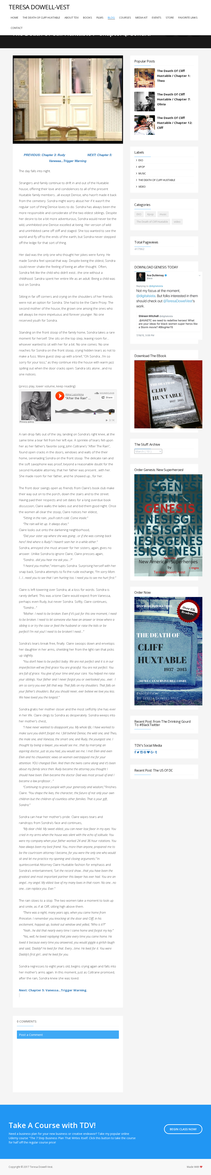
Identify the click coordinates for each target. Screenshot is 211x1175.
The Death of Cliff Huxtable (41, 17)
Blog (111, 17)
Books (87, 17)
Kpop (141, 167)
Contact (16, 28)
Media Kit (141, 17)
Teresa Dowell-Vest (39, 7)
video (142, 186)
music (142, 173)
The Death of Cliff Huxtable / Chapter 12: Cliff (174, 123)
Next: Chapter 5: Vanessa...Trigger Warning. (53, 990)
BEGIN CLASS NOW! (183, 1129)
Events (156, 17)
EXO (140, 160)
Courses (125, 17)
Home (14, 17)
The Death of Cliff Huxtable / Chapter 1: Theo (173, 76)
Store (170, 17)
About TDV (71, 17)
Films (99, 17)
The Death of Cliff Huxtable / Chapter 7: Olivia (173, 99)
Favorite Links (188, 17)
